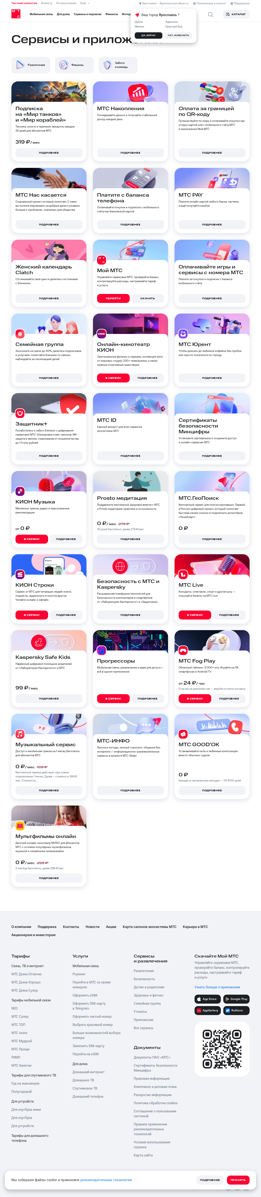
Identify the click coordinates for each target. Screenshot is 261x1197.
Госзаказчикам (66, 3)
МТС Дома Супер (24, 990)
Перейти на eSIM (86, 1054)
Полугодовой (21, 1091)
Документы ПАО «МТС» (152, 1057)
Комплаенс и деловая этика (155, 1086)
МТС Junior (19, 1033)
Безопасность (144, 979)
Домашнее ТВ (83, 1080)
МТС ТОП (18, 1024)
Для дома (80, 1064)
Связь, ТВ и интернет (27, 966)
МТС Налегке (21, 1065)
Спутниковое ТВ (85, 1088)
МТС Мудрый (21, 1041)
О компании (21, 926)
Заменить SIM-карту (88, 1046)
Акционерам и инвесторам (33, 935)
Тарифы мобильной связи (31, 1000)
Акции (111, 926)
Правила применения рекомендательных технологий (150, 1129)
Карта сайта (143, 1155)
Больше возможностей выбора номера (97, 1035)
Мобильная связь (86, 966)
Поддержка (47, 926)
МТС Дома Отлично (26, 974)
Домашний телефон (88, 1096)
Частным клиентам (24, 3)
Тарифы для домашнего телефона (29, 1138)
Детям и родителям (149, 987)
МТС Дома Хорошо (26, 982)
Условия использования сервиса (152, 1145)
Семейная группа (147, 1003)
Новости (93, 926)
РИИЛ (15, 1057)
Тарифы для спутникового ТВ (33, 1075)
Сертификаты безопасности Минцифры (155, 1068)
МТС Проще (20, 1049)
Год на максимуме (25, 1083)
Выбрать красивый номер (93, 1024)
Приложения (143, 1019)
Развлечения (144, 971)
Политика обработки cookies (156, 1103)
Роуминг (79, 974)
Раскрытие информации (152, 1095)
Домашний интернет (89, 1072)
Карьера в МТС (195, 926)
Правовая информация (151, 1078)
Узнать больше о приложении (217, 987)
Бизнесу (46, 3)
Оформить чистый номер (92, 1016)
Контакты (71, 926)
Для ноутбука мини (26, 1109)
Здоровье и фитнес (149, 995)
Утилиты (140, 1011)
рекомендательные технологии (106, 1180)
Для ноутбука (21, 1117)
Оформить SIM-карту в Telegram (89, 1006)
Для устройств (22, 1101)
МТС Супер (20, 1016)
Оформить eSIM (85, 995)
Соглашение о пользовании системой (155, 1114)
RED (14, 1008)
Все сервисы (143, 1028)
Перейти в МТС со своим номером (92, 985)
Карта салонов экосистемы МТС (149, 926)
